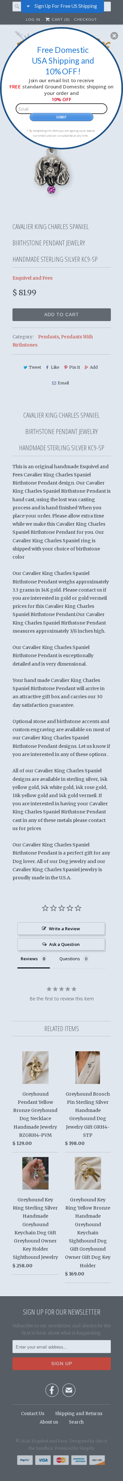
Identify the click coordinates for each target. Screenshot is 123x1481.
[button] (114, 35)
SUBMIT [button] (61, 116)
